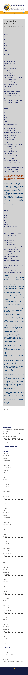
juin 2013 (5, 475)
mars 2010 (5, 567)
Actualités (5, 649)
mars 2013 (5, 482)
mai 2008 (5, 619)
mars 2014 (5, 453)
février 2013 (6, 484)
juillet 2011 (5, 529)
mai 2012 (5, 505)
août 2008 (5, 612)
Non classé (5, 659)
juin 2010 (5, 560)
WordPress (14, 673)
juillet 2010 (5, 558)
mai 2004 (5, 641)
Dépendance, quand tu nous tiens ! (11, 433)
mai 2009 (5, 591)
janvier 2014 (6, 458)
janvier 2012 (6, 515)
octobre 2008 (6, 607)
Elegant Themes (13, 671)
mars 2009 (5, 596)
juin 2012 (5, 503)
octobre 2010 (6, 551)
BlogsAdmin (9, 26)
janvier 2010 (6, 572)
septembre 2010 (7, 553)
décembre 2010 (6, 546)
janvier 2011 (6, 543)
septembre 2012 (7, 496)
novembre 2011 (6, 520)
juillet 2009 (5, 586)
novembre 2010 (6, 548)
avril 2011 (5, 536)
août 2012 (5, 498)
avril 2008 (5, 622)
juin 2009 (5, 589)
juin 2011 (5, 532)
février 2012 (6, 513)
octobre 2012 (6, 494)
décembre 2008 (6, 603)
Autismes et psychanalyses (9, 436)
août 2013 (5, 470)
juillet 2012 (5, 501)
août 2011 (5, 527)
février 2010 (6, 569)
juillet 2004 (5, 636)
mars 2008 (5, 624)
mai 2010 (5, 562)
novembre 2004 (6, 631)
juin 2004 (5, 638)
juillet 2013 (5, 472)
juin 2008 (5, 617)
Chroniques (5, 652)
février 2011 (6, 541)
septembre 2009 (7, 581)
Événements (6, 657)
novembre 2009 (6, 577)
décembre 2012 (6, 489)
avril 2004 (5, 643)
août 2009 (5, 584)
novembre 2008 (6, 605)
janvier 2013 (6, 486)
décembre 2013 (6, 460)
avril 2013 (5, 479)
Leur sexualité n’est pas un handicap (11, 438)
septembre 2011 (7, 524)
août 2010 (5, 555)
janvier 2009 (6, 600)
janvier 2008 (6, 629)
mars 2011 (5, 539)
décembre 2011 (6, 517)
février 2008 (6, 627)
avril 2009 (5, 593)
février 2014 (6, 456)
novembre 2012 (6, 491)
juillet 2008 (5, 615)
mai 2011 (5, 534)
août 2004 (5, 634)
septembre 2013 (7, 467)
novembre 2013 (6, 463)
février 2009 (6, 598)
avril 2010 (5, 565)
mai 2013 (5, 477)
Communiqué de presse (8, 654)
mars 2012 (5, 510)
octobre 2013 (6, 465)
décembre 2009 (6, 574)
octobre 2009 (6, 579)
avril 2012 (5, 508)
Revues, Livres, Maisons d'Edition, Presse (13, 661)
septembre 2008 (7, 610)
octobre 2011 (6, 522)
